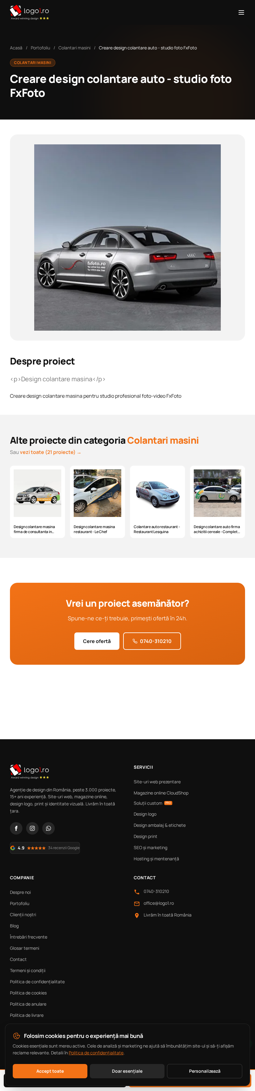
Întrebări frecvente (28, 937)
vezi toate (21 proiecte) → (50, 452)
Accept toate (50, 1071)
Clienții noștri (23, 914)
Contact (18, 959)
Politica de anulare (28, 1004)
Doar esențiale (127, 1071)
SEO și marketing (150, 847)
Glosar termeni (24, 948)
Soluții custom (152, 803)
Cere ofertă (97, 641)
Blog (14, 926)
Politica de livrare (27, 1015)
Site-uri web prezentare (157, 782)
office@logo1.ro (159, 903)
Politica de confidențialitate (37, 982)
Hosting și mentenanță (156, 859)
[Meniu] (241, 12)
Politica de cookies (28, 993)
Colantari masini (74, 48)
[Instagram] (32, 828)
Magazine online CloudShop (161, 793)
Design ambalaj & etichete (160, 825)
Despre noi (20, 892)
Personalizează (204, 1071)
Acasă (16, 48)
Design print (145, 836)
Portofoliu (40, 48)
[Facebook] (16, 828)
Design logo (145, 814)
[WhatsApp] (48, 828)
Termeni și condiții (27, 970)
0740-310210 (156, 641)
